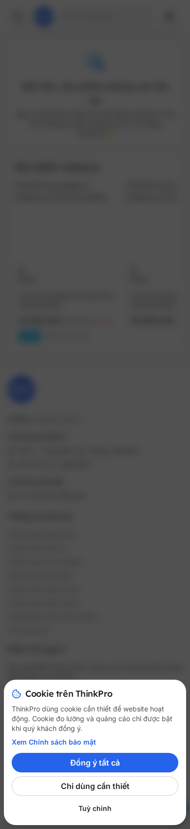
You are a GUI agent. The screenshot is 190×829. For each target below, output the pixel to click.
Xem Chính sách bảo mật (54, 742)
